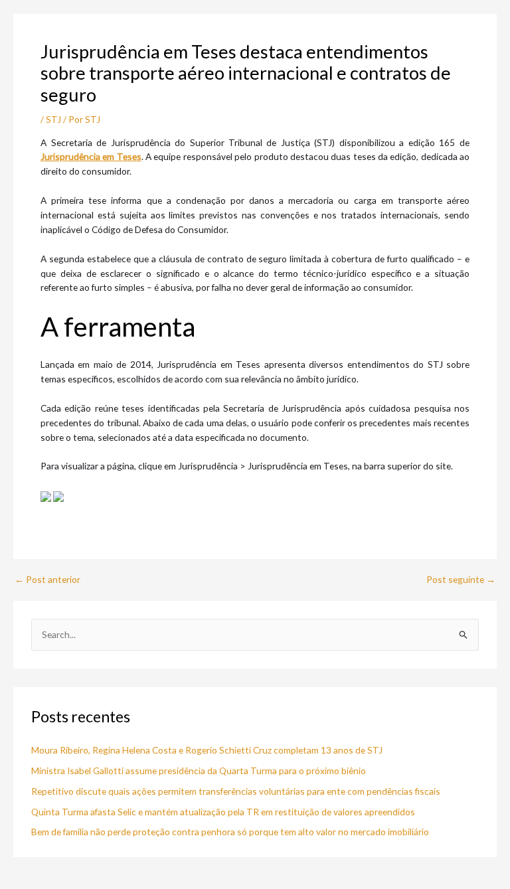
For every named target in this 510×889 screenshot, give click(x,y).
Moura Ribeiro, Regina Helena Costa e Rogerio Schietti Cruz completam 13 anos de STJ (206, 750)
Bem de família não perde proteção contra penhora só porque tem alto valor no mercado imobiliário (230, 831)
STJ (53, 119)
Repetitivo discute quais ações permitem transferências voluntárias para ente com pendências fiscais (235, 791)
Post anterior (47, 579)
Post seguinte (460, 579)
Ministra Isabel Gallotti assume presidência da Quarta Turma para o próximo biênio (198, 770)
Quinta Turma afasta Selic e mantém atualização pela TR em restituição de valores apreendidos (223, 811)
